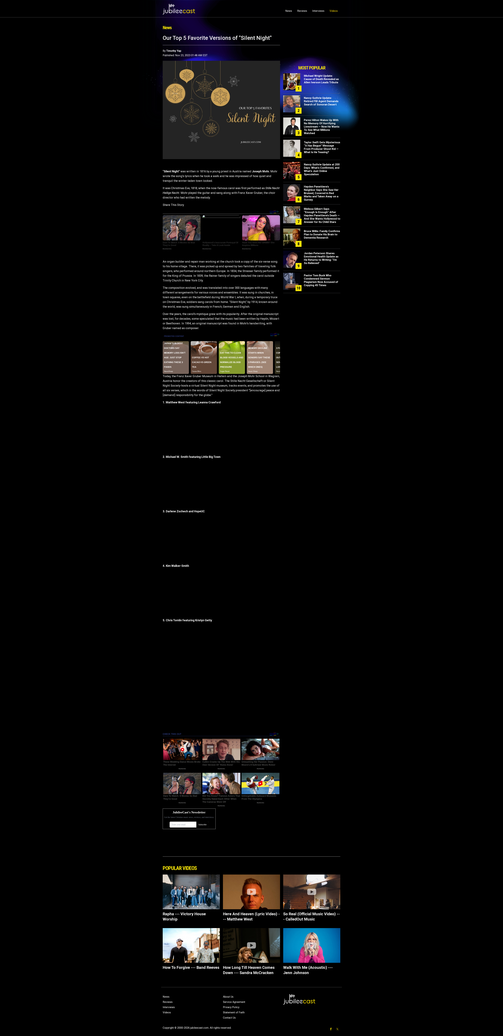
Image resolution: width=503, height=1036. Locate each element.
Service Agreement (234, 1002)
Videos (334, 10)
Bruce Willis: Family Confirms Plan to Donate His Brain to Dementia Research (322, 234)
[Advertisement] (311, 49)
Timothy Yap (173, 50)
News (288, 10)
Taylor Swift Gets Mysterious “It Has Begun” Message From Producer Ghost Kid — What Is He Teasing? (322, 147)
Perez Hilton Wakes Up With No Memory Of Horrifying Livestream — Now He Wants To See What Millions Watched (321, 127)
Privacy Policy (231, 1007)
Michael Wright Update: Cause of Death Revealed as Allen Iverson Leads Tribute (321, 79)
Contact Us (229, 1017)
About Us (228, 996)
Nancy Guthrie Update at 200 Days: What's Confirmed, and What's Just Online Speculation (322, 169)
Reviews (302, 10)
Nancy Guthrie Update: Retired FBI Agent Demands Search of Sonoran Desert (321, 101)
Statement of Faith (234, 1012)
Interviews (318, 10)
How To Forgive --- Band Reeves (191, 967)
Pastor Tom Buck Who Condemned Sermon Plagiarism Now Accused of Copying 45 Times (321, 280)
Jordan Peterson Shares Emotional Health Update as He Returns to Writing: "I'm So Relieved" (321, 258)
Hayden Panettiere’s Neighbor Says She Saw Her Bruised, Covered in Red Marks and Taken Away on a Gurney (321, 193)
